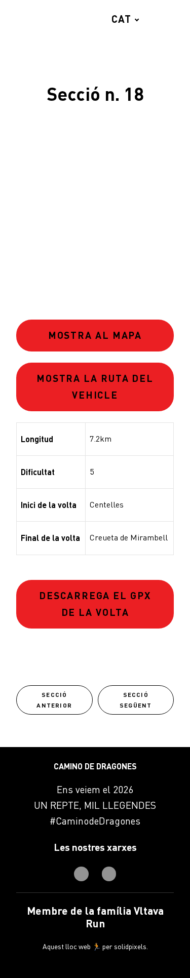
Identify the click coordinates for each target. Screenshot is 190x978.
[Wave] (35, 18)
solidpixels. (131, 946)
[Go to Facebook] (81, 874)
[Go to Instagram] (109, 874)
